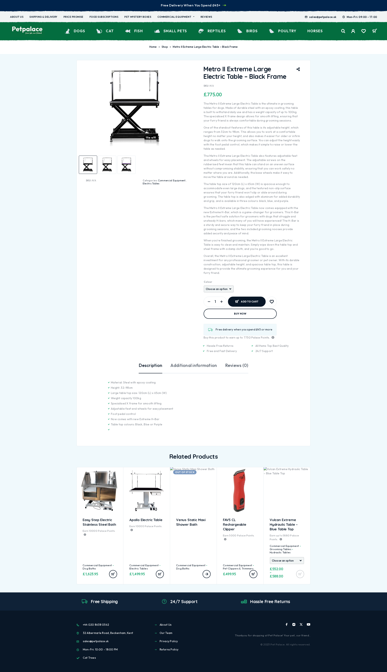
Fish (138, 31)
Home (153, 46)
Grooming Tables (280, 549)
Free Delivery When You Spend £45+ (190, 5)
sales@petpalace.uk (322, 17)
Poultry (287, 31)
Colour (208, 281)
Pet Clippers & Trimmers (238, 568)
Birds (252, 31)
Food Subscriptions (104, 16)
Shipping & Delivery (43, 16)
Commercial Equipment (174, 16)
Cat (110, 31)
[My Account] (353, 31)
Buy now (240, 313)
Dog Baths (89, 568)
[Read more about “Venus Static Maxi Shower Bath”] (207, 574)
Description (150, 365)
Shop (165, 46)
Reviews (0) (236, 365)
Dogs (79, 31)
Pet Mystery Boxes (137, 16)
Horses (315, 31)
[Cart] (374, 31)
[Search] (343, 31)
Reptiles (217, 31)
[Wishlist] (363, 31)
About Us (16, 16)
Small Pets (175, 31)
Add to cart (249, 300)
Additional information (193, 365)
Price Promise (73, 16)
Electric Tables (151, 183)
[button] (113, 574)
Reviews (206, 16)
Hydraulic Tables (280, 552)
